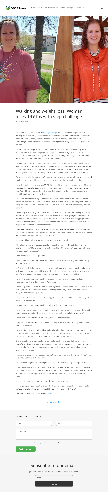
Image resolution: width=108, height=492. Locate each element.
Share (20, 127)
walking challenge (49, 132)
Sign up (54, 484)
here (50, 394)
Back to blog (55, 402)
